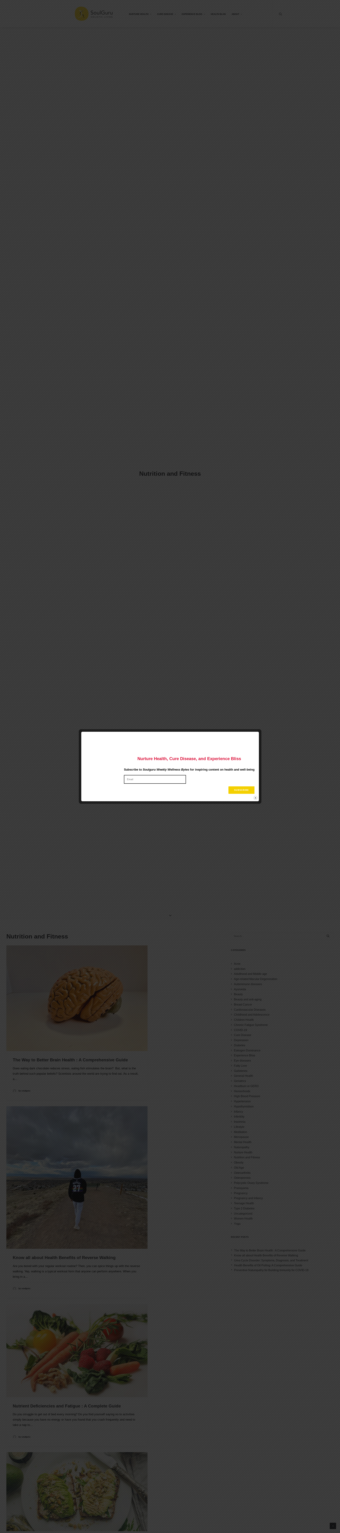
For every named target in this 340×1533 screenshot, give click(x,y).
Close (255, 798)
